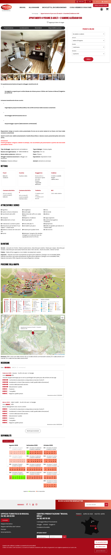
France (79, 514)
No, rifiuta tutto (100, 546)
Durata (74, 44)
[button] (107, 9)
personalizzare (100, 551)
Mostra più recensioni (33, 431)
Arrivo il (74, 37)
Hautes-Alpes (100, 514)
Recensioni (38, 28)
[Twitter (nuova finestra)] (30, 504)
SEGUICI (20, 504)
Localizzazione (24, 28)
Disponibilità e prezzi (54, 28)
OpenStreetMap (61, 354)
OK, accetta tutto (101, 542)
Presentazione (8, 28)
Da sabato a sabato (8, 441)
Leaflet (55, 354)
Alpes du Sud (88, 514)
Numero (74, 51)
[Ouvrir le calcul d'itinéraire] (3, 322)
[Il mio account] (101, 9)
